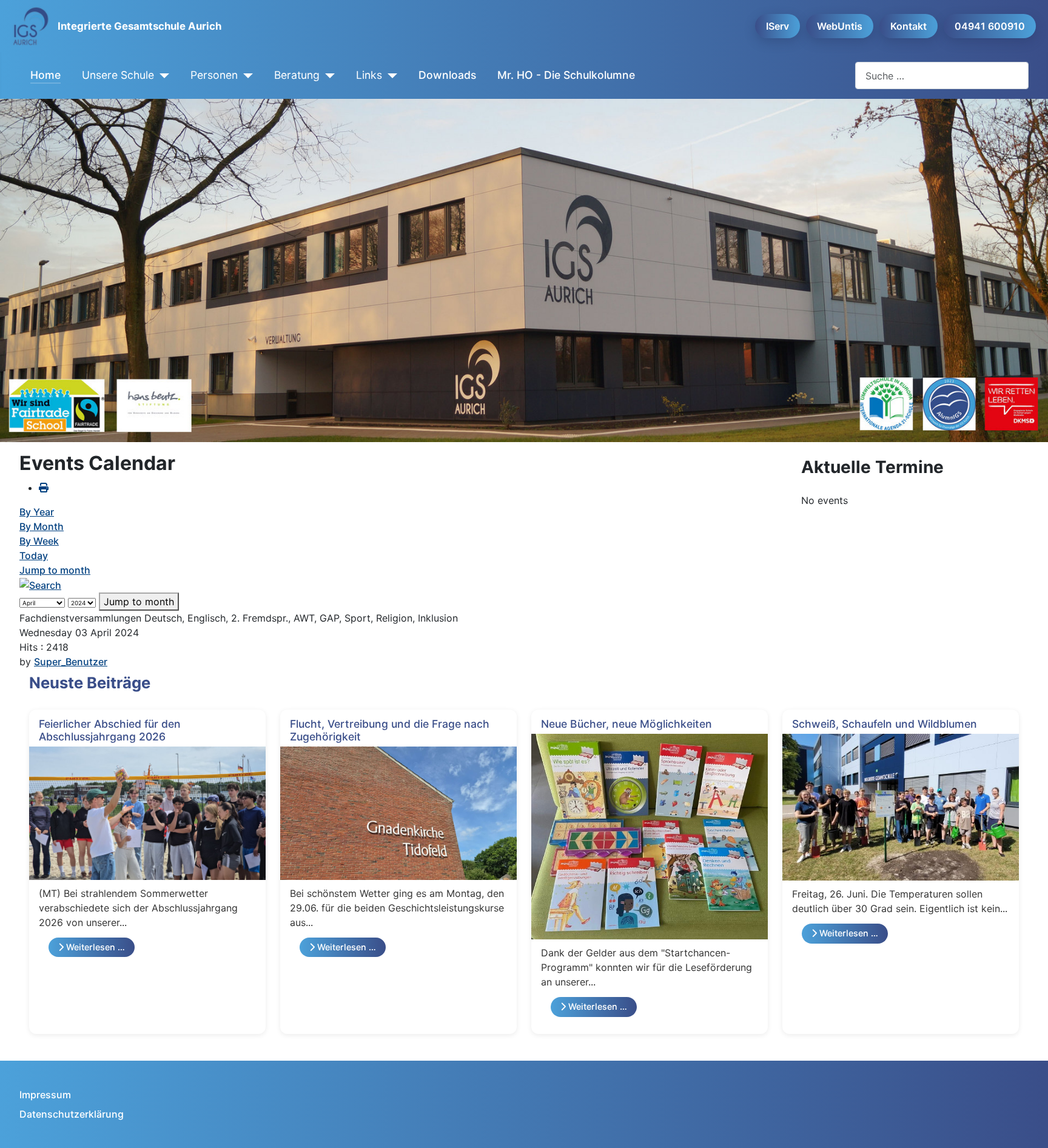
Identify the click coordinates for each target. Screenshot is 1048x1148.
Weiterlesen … (94, 947)
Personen (214, 75)
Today (33, 555)
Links (369, 75)
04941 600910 (990, 26)
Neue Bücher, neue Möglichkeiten (626, 723)
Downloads (447, 75)
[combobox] (942, 75)
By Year (36, 512)
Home (45, 75)
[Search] (40, 585)
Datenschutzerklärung (71, 1114)
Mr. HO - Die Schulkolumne (566, 75)
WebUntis (839, 26)
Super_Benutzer (70, 662)
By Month (41, 526)
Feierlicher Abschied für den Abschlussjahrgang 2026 (110, 730)
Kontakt (908, 26)
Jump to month (54, 570)
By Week (39, 541)
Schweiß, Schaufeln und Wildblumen (884, 723)
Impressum (45, 1095)
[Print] (44, 488)
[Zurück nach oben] (1026, 1125)
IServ (777, 26)
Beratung (297, 75)
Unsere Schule (118, 75)
